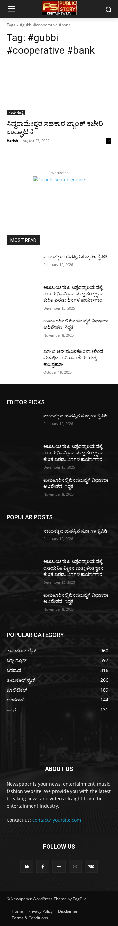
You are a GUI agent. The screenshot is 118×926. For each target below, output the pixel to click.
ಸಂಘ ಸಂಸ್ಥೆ (16, 112)
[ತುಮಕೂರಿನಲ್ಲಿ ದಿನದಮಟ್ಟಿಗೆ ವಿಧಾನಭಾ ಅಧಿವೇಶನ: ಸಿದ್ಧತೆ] (22, 329)
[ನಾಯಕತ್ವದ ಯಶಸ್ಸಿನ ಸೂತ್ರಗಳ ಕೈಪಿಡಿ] (22, 265)
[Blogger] (26, 866)
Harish (12, 140)
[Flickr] (58, 866)
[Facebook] (42, 866)
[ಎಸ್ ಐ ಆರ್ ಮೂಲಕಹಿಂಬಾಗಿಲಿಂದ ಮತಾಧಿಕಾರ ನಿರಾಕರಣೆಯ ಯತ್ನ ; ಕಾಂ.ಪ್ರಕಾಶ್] (22, 359)
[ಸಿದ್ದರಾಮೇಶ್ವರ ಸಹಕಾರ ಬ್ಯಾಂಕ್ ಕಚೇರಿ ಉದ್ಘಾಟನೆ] (59, 89)
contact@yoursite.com (56, 820)
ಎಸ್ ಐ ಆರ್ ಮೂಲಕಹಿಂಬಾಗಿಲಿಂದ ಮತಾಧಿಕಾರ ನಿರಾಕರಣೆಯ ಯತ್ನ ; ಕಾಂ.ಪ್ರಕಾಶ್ (73, 358)
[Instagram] (75, 866)
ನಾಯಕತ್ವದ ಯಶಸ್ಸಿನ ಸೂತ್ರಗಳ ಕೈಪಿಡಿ (75, 256)
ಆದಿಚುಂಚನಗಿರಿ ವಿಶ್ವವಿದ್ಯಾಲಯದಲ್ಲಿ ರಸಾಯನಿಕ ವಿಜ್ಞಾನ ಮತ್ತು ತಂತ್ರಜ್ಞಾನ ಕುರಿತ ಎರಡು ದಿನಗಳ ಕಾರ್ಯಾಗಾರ (73, 294)
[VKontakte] (91, 866)
